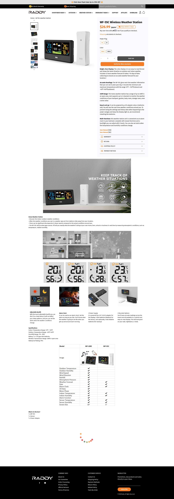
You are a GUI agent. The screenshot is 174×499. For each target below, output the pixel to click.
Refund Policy (92, 487)
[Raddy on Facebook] (40, 483)
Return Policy (92, 485)
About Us (61, 477)
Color (101, 48)
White (109, 51)
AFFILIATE (124, 13)
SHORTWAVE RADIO (58, 13)
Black (102, 51)
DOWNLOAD (133, 13)
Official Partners (63, 487)
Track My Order (93, 490)
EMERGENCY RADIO (102, 13)
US (102, 42)
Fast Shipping (36, 6)
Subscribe (124, 489)
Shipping (103, 34)
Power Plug (103, 39)
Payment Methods (94, 482)
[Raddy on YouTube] (45, 483)
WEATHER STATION (85, 13)
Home (32, 18)
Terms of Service (63, 490)
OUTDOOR (72, 13)
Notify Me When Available (122, 64)
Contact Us (91, 477)
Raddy (122, 494)
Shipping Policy (93, 479)
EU (106, 42)
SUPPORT (115, 13)
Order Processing (63, 482)
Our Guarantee (63, 479)
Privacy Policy (62, 485)
